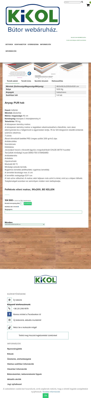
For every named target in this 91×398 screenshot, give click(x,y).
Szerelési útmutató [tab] (41, 81)
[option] (19, 66)
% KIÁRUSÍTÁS (11, 64)
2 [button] (42, 78)
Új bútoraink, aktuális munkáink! (27, 320)
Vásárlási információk (17, 369)
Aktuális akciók (14, 379)
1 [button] (39, 78)
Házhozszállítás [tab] (57, 81)
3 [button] (45, 78)
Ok (45, 395)
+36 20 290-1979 (19, 307)
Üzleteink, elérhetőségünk (19, 359)
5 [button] (52, 78)
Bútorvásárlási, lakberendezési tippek (24, 374)
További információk (51, 392)
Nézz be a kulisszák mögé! (25, 327)
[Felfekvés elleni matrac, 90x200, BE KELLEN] (19, 66)
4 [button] (49, 78)
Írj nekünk (17, 300)
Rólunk (10, 354)
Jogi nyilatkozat (14, 384)
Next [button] (86, 66)
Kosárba (27, 203)
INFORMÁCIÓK (11, 51)
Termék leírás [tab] (26, 81)
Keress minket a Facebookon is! (27, 314)
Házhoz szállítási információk (20, 364)
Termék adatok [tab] (12, 81)
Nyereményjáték (14, 349)
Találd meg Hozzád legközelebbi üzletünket (38, 336)
